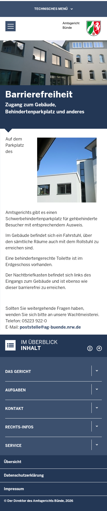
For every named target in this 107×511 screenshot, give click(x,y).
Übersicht (12, 461)
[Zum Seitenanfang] (98, 348)
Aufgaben (15, 390)
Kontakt (14, 408)
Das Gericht (18, 371)
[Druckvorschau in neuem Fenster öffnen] (89, 348)
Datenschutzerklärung (24, 475)
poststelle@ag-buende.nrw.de (50, 327)
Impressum (14, 489)
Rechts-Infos (19, 427)
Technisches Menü (51, 9)
